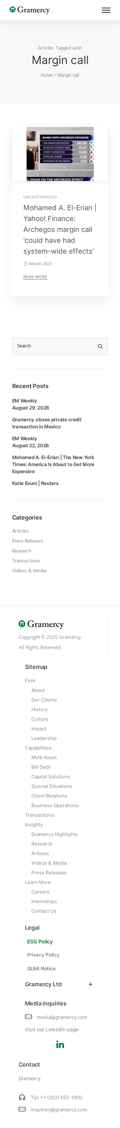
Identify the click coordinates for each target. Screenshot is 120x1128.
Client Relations (49, 796)
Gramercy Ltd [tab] (43, 984)
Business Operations (54, 805)
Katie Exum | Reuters (35, 483)
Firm (30, 681)
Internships (44, 901)
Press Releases (27, 541)
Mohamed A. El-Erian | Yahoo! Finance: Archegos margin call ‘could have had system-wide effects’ (60, 229)
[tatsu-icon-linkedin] (60, 1044)
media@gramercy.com (62, 1017)
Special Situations (51, 786)
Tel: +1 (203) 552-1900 (56, 1097)
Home (47, 75)
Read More (35, 276)
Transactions (26, 561)
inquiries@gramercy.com (59, 1110)
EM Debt (41, 767)
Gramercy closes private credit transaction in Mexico (47, 423)
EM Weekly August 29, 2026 (31, 404)
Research (21, 551)
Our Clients (44, 700)
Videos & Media (29, 571)
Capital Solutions (50, 777)
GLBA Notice (41, 968)
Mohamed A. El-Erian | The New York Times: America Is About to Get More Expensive (53, 464)
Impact (38, 729)
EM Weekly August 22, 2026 (30, 442)
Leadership (44, 738)
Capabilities (38, 748)
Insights (34, 825)
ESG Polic (38, 941)
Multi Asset (44, 757)
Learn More (38, 882)
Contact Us (43, 911)
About (38, 690)
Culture (39, 719)
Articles (20, 531)
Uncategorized (40, 197)
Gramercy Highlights (54, 834)
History (39, 709)
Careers (40, 892)
